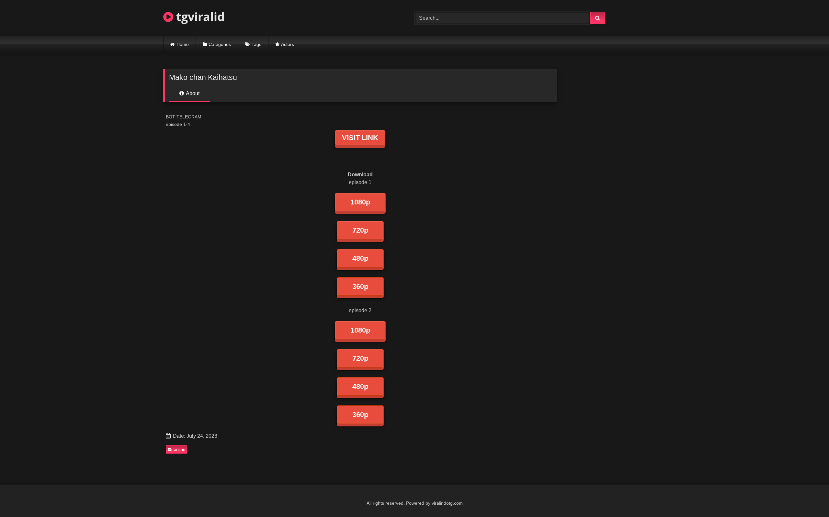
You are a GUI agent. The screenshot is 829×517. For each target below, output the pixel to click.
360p (360, 286)
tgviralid (199, 17)
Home (182, 44)
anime (179, 449)
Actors (287, 44)
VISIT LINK (360, 138)
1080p (360, 202)
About (192, 93)
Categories (220, 44)
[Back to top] (809, 497)
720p (360, 230)
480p (360, 258)
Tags (256, 44)
